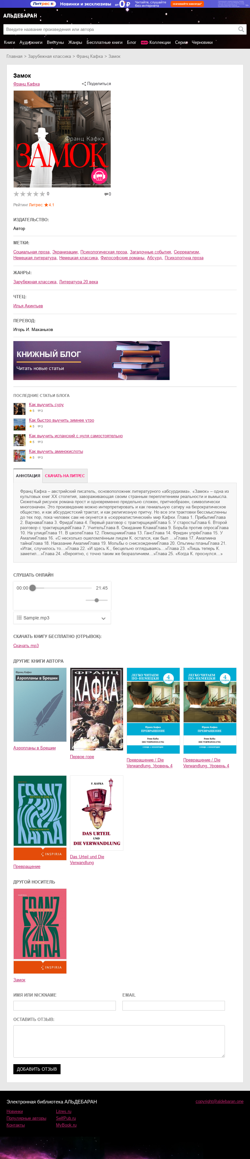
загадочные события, (151, 251)
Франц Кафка (89, 56)
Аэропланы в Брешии (34, 747)
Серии (181, 42)
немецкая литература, (35, 257)
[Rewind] (23, 600)
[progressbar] (62, 588)
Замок (19, 979)
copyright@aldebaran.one (219, 1101)
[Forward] (51, 600)
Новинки (15, 1111)
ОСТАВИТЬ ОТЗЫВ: (33, 1019)
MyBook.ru (66, 1125)
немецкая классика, (79, 257)
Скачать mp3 (26, 645)
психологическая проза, (104, 251)
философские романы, (123, 257)
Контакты (16, 1125)
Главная (14, 56)
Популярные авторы (26, 1118)
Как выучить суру (46, 404)
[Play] (37, 600)
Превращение (26, 866)
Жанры (75, 42)
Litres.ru (63, 1111)
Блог (131, 42)
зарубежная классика (49, 56)
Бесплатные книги (104, 42)
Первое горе (82, 756)
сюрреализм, (187, 251)
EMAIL (129, 995)
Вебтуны (55, 42)
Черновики (202, 42)
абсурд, (155, 257)
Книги (9, 42)
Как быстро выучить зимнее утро (61, 420)
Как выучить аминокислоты (56, 451)
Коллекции (160, 42)
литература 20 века (78, 281)
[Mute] (79, 600)
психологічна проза (184, 257)
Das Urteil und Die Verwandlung (87, 859)
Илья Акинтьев (28, 305)
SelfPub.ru (66, 1118)
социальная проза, (32, 251)
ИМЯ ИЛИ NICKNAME (35, 995)
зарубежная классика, (35, 281)
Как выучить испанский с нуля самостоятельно (76, 435)
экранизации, (65, 251)
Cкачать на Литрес (65, 476)
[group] (62, 595)
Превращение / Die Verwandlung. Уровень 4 (150, 763)
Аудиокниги (31, 42)
